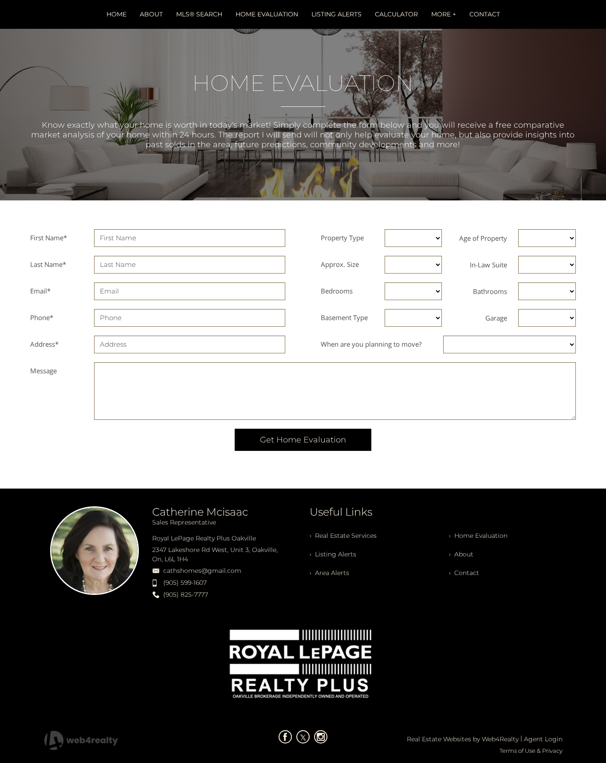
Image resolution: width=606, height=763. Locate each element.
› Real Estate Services (343, 536)
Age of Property (483, 238)
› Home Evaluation (478, 536)
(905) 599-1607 (185, 583)
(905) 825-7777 (185, 595)
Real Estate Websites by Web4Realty (463, 739)
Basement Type (344, 317)
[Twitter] (303, 736)
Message (43, 370)
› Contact (464, 573)
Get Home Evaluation (303, 440)
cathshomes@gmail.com (202, 571)
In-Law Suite (488, 264)
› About (461, 554)
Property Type (342, 237)
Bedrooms (337, 290)
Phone (41, 317)
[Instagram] (320, 736)
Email (40, 290)
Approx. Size (340, 264)
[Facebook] (285, 736)
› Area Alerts (329, 573)
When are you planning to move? (371, 344)
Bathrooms (490, 291)
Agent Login (543, 739)
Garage (496, 317)
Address (44, 344)
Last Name (48, 264)
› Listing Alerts (333, 554)
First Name (48, 237)
